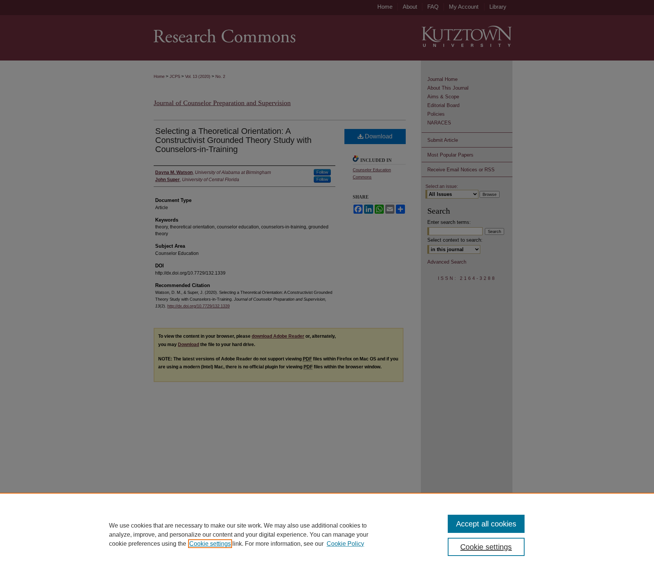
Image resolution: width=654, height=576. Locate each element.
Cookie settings (210, 543)
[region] (327, 534)
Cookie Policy (345, 543)
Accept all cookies (486, 524)
